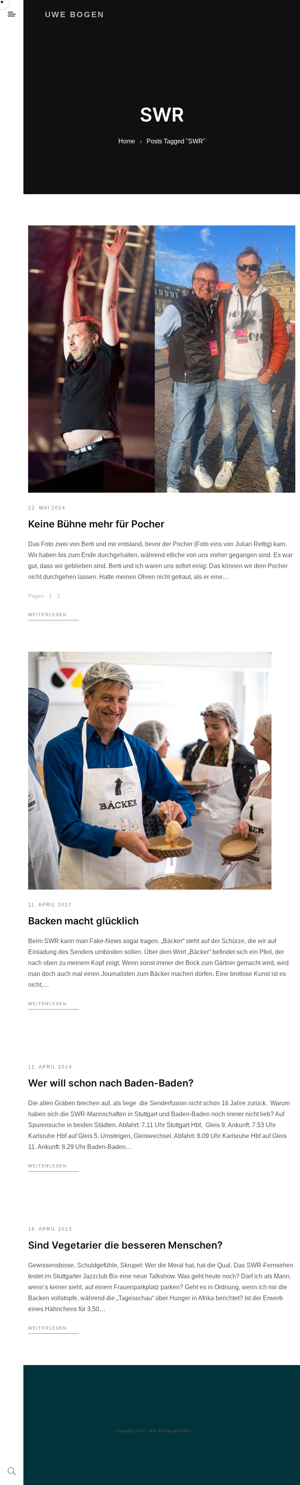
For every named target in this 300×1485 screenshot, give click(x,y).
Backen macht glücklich (83, 921)
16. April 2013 (50, 1229)
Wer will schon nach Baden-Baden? (111, 1083)
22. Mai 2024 (47, 508)
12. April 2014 (50, 1067)
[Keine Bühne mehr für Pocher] (161, 359)
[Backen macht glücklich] (149, 771)
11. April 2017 (50, 905)
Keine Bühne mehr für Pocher (96, 524)
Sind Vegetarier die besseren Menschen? (125, 1245)
